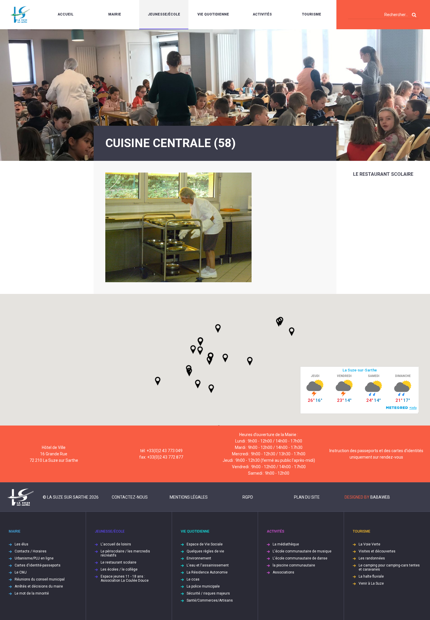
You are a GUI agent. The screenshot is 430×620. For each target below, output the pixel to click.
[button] (225, 358)
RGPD (247, 497)
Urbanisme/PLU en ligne (34, 558)
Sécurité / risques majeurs (208, 593)
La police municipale (203, 586)
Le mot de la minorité (32, 593)
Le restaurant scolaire (383, 174)
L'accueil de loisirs (116, 544)
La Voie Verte (369, 544)
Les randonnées (372, 558)
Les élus (21, 544)
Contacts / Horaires (31, 551)
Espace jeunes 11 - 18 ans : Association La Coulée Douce (125, 578)
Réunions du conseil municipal (40, 579)
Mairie (114, 14)
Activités (262, 14)
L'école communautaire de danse (300, 558)
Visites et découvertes (377, 551)
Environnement (199, 558)
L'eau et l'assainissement (208, 565)
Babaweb (380, 497)
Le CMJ (21, 572)
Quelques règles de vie (205, 551)
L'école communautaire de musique (302, 551)
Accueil (65, 14)
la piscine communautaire (294, 565)
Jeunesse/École (164, 14)
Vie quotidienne (213, 14)
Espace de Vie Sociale (205, 544)
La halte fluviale (371, 576)
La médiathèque (286, 544)
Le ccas (193, 579)
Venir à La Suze (371, 583)
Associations (283, 572)
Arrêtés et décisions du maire (39, 586)
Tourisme (311, 14)
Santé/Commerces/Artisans (210, 600)
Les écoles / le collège (119, 569)
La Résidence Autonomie (207, 572)
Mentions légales (189, 497)
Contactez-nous (130, 497)
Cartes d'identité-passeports (38, 565)
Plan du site (307, 497)
